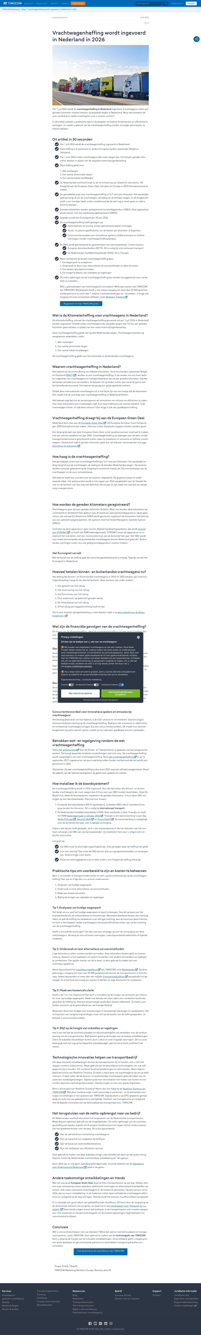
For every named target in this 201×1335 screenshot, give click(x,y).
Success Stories (123, 1295)
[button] (196, 39)
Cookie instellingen (184, 1306)
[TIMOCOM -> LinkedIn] (106, 1323)
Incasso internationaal (48, 1301)
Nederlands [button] (176, 4)
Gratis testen (78, 3)
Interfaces (42, 1298)
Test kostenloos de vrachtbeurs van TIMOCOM (100, 1251)
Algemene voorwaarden (186, 1299)
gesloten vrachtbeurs (13, 1299)
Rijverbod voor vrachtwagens (87, 1313)
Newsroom (78, 1299)
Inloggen (191, 3)
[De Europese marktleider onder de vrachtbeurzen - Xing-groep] (101, 1323)
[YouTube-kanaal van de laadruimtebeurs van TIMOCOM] (96, 1323)
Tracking (41, 1295)
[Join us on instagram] (110, 1323)
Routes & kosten (10, 1309)
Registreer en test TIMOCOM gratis (81, 304)
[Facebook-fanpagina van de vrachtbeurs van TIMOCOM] (90, 1323)
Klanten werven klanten (127, 1299)
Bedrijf (54, 4)
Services (27, 4)
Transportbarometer (83, 1302)
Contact (65, 4)
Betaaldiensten (44, 1305)
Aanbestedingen (10, 1306)
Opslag (5, 1302)
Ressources (41, 4)
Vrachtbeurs (8, 1295)
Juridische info (181, 1295)
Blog (75, 1295)
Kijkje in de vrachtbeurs (85, 1309)
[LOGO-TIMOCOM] (12, 3)
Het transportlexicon (83, 1306)
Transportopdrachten (48, 1291)
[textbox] (152, 3)
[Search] (165, 3)
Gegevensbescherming (185, 1302)
